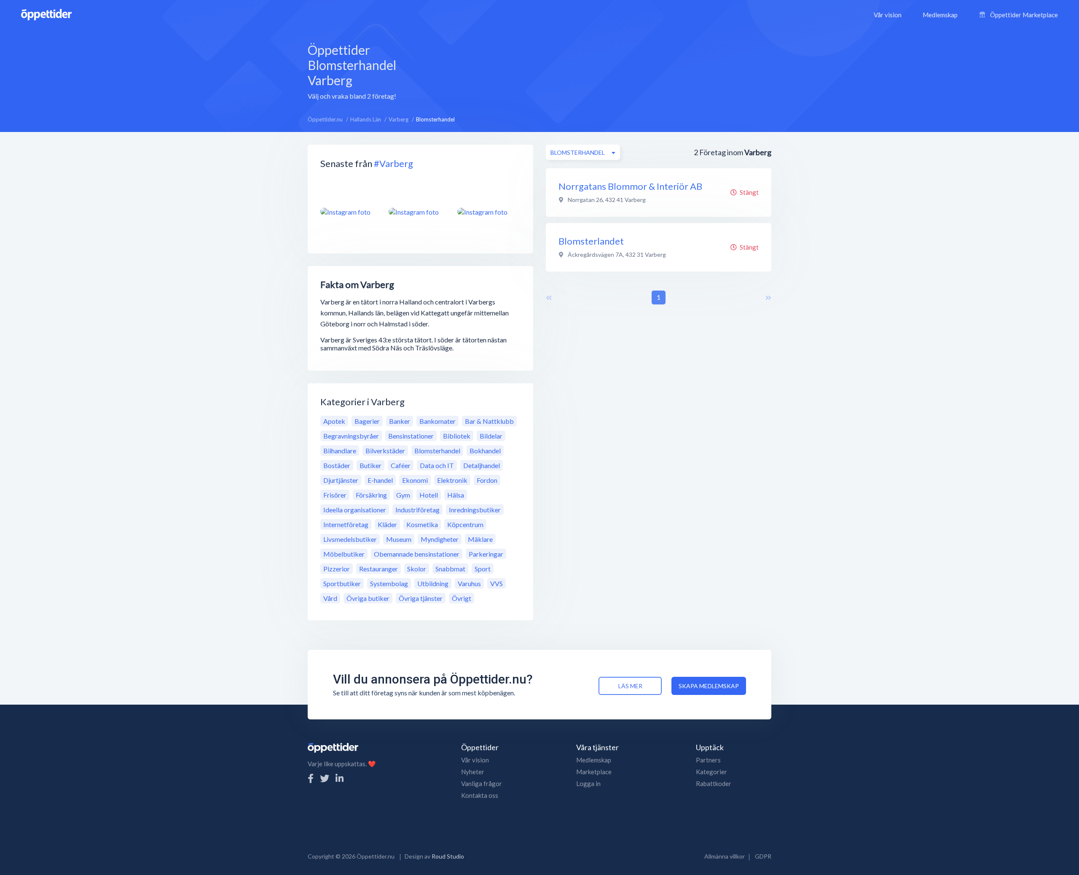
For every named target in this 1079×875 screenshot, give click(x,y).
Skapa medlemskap (709, 685)
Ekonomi (415, 480)
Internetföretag (345, 524)
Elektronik (452, 480)
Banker (399, 421)
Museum (398, 539)
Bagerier (367, 421)
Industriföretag (417, 510)
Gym (403, 495)
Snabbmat (450, 569)
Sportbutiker (342, 583)
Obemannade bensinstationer (416, 554)
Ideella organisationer (354, 510)
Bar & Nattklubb (489, 421)
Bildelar (491, 436)
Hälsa (455, 495)
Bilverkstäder (385, 451)
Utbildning (432, 583)
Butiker (370, 465)
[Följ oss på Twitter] (324, 778)
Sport (483, 569)
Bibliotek (456, 436)
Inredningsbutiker (475, 510)
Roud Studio (448, 856)
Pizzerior (336, 569)
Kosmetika (422, 524)
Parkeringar (486, 554)
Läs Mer (630, 685)
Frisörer (334, 495)
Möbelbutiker (344, 554)
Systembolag (389, 583)
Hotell (428, 495)
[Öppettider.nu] (46, 14)
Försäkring (371, 495)
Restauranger (378, 569)
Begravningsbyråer (351, 436)
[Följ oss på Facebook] (311, 778)
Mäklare (480, 539)
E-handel (380, 480)
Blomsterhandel (437, 451)
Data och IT (437, 465)
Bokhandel (485, 451)
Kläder (387, 524)
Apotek (334, 421)
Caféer (401, 465)
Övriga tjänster (421, 598)
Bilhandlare (339, 451)
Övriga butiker (367, 598)
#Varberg (393, 163)
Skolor (416, 569)
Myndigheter (440, 539)
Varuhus (469, 583)
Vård (330, 598)
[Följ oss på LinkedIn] (340, 778)
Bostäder (336, 465)
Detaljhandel (481, 465)
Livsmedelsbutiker (350, 539)
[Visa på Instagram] (349, 212)
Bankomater (437, 421)
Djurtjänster (340, 480)
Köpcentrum (465, 524)
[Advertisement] (612, 70)
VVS (496, 583)
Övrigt (461, 598)
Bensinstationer (411, 436)
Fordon (487, 480)
